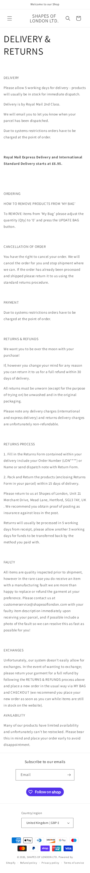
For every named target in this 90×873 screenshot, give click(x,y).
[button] (9, 18)
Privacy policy (50, 862)
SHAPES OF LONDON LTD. (42, 857)
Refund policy (28, 862)
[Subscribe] (69, 774)
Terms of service (74, 862)
